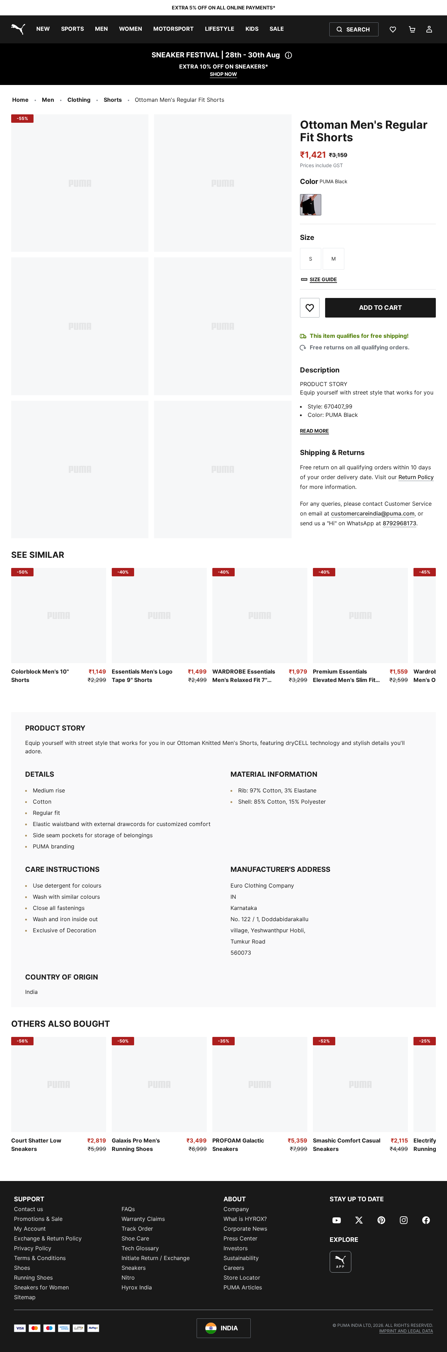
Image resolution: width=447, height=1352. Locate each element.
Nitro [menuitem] (128, 1277)
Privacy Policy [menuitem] (32, 1248)
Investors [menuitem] (236, 1248)
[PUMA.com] (16, 29)
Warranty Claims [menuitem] (143, 1218)
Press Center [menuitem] (240, 1238)
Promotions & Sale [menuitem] (38, 1218)
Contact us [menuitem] (28, 1208)
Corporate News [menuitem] (245, 1228)
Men (48, 99)
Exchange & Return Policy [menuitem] (48, 1238)
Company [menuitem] (236, 1208)
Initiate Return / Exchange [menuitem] (156, 1257)
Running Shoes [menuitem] (33, 1277)
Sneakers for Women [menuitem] (41, 1287)
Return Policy (416, 477)
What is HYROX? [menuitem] (245, 1218)
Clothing (78, 99)
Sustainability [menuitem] (241, 1257)
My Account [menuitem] (30, 1228)
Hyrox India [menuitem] (137, 1287)
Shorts (113, 99)
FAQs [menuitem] (128, 1208)
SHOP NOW (223, 74)
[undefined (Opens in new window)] (340, 1262)
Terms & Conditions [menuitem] (40, 1257)
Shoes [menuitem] (22, 1267)
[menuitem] (43, 29)
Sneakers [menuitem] (134, 1267)
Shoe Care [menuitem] (135, 1238)
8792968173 (399, 523)
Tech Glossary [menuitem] (140, 1248)
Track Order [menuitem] (137, 1228)
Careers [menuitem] (234, 1267)
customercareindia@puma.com (373, 513)
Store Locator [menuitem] (242, 1277)
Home (20, 99)
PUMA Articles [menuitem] (243, 1287)
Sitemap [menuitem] (25, 1297)
